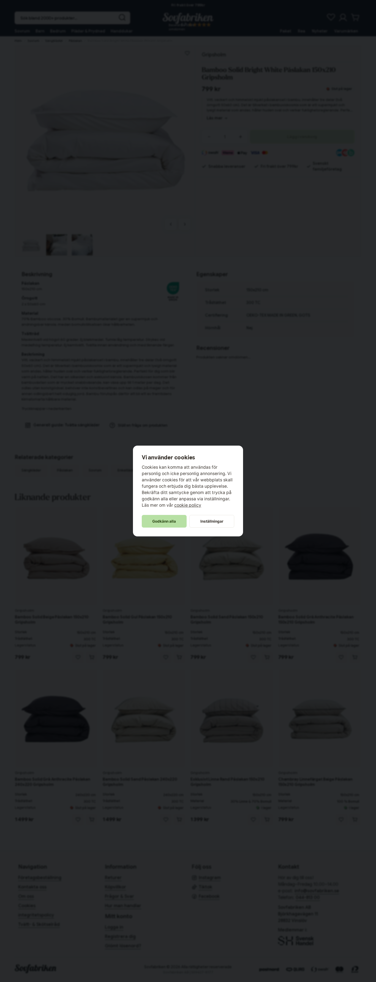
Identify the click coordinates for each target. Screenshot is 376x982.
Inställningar (212, 521)
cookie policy (187, 505)
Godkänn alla (164, 521)
